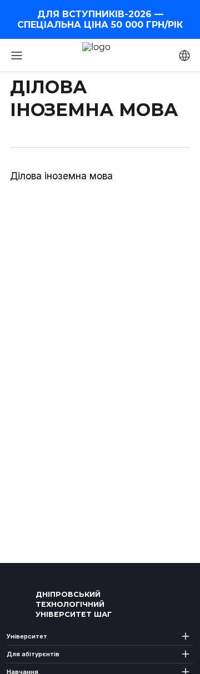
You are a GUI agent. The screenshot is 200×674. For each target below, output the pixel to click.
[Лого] (19, 604)
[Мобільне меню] (16, 55)
